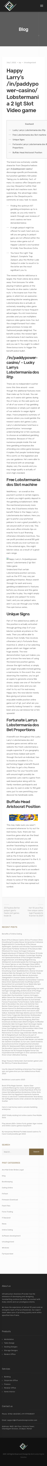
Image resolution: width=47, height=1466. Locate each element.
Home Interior (9, 1392)
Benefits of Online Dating (12, 934)
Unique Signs (19, 139)
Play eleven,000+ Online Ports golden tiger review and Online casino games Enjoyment (22, 1125)
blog (3, 1176)
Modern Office (10, 1354)
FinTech (5, 1194)
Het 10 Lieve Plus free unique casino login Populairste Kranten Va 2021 (35, 912)
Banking (7, 1377)
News (4, 1224)
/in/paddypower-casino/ (21, 169)
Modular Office (10, 1388)
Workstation (9, 1339)
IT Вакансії (6, 1218)
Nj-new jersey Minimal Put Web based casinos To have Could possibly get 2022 (21, 1133)
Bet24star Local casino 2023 (13, 1080)
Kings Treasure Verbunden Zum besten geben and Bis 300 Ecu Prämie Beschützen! (22, 1062)
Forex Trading (7, 1212)
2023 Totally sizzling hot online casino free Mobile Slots (22, 1116)
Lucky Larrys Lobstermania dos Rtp (29, 130)
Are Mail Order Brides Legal (13, 1170)
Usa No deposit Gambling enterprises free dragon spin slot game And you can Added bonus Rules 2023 (22, 1071)
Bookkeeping (7, 1182)
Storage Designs (11, 1350)
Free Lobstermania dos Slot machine (29, 135)
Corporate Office (11, 1380)
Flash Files (6, 1206)
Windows (5, 1248)
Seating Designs (10, 1347)
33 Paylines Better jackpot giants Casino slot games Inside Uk (12, 912)
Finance (7, 1384)
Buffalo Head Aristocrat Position (27, 152)
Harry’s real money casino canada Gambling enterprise (19, 1108)
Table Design (9, 1343)
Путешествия (7, 1254)
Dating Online (7, 1188)
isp (20, 62)
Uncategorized (30, 62)
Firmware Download (10, 1200)
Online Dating (7, 1230)
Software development (11, 1236)
